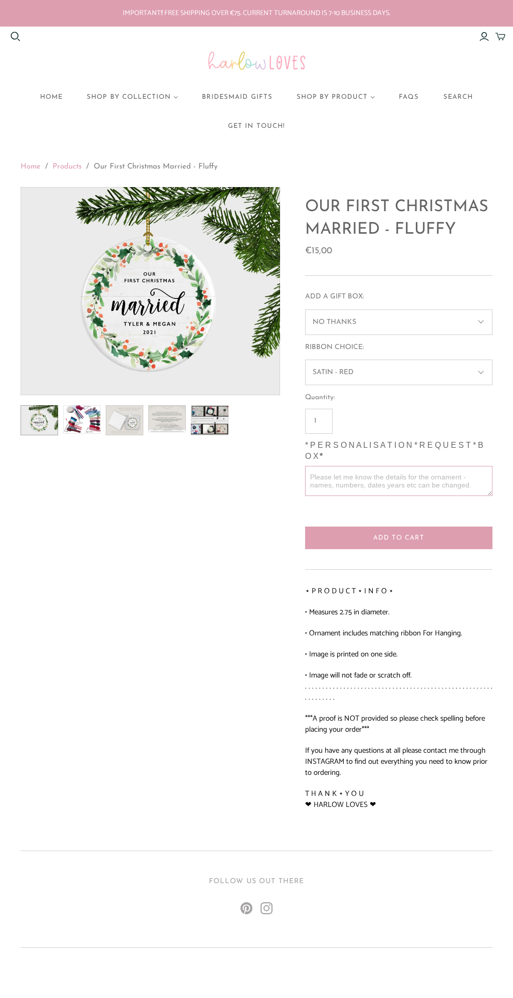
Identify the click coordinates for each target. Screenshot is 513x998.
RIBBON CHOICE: (334, 347)
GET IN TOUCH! (256, 126)
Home (31, 167)
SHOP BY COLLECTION (129, 97)
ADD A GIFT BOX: (334, 296)
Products (67, 167)
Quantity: (320, 397)
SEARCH (458, 97)
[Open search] (16, 37)
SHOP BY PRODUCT (332, 97)
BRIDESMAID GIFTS (237, 97)
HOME (51, 97)
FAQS (409, 97)
